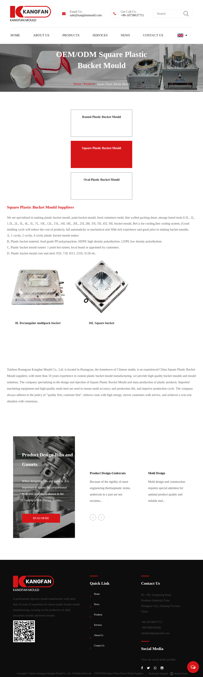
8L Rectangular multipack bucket (37, 323)
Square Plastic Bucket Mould (108, 382)
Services (100, 35)
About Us (41, 35)
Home (15, 35)
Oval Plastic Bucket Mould (80, 41)
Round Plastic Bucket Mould (82, 42)
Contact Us (153, 35)
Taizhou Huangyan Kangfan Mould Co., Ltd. (50, 673)
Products (70, 35)
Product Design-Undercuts (108, 473)
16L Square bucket (101, 323)
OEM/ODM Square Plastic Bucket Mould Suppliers (118, 673)
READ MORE (41, 518)
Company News (140, 42)
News (125, 35)
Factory (53, 42)
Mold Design (156, 473)
